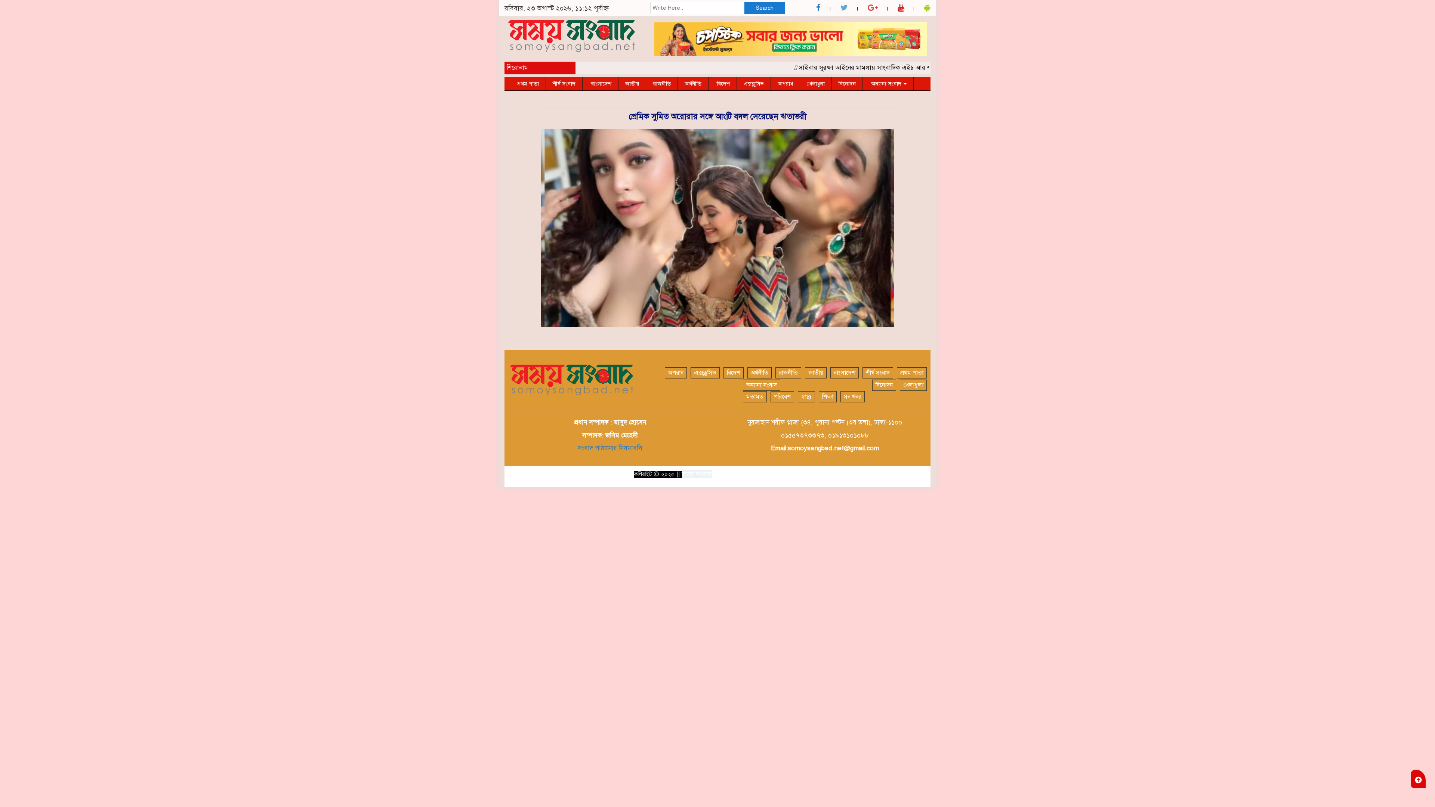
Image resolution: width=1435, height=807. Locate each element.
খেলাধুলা (816, 83)
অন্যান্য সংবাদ (886, 83)
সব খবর (852, 397)
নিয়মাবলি (629, 448)
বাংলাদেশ (600, 83)
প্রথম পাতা (528, 83)
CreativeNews (908, 473)
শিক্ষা (827, 397)
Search (765, 7)
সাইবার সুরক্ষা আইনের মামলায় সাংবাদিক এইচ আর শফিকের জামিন (861, 68)
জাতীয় (632, 83)
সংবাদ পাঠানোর (597, 448)
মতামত (754, 397)
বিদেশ (722, 83)
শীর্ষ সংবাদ (564, 83)
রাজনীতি (662, 83)
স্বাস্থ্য (806, 397)
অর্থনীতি (693, 83)
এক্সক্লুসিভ (754, 83)
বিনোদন (847, 83)
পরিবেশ (782, 397)
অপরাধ (785, 83)
